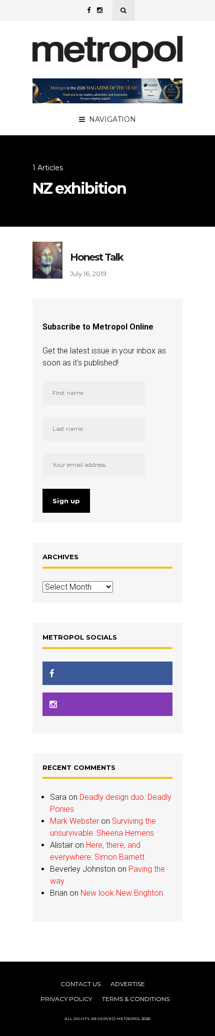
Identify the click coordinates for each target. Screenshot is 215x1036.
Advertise (127, 984)
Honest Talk (96, 257)
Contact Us (80, 984)
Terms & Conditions (136, 999)
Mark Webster (74, 821)
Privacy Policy (66, 999)
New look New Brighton (121, 893)
